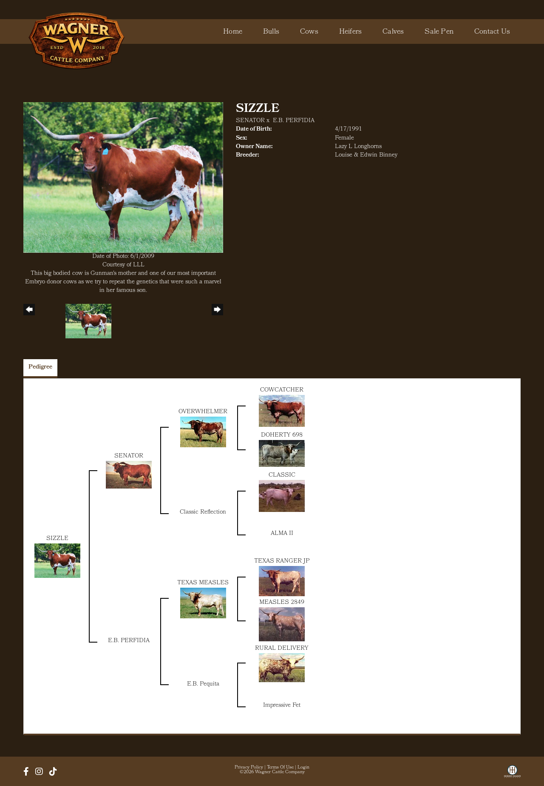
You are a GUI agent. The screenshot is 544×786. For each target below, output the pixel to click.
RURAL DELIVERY (282, 649)
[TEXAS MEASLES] (203, 603)
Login (303, 768)
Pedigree (40, 367)
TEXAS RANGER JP (281, 561)
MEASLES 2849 (281, 603)
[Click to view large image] (123, 178)
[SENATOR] (129, 475)
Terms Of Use (280, 768)
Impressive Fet (281, 706)
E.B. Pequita (203, 684)
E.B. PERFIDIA (293, 121)
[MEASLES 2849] (282, 624)
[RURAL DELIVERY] (282, 668)
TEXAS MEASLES (203, 583)
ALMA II (282, 534)
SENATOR (250, 121)
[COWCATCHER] (282, 411)
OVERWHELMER (202, 412)
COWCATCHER (281, 390)
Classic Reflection (203, 512)
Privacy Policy (249, 768)
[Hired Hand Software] (512, 774)
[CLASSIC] (282, 496)
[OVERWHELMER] (203, 432)
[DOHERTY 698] (282, 453)
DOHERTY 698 (282, 435)
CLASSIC (282, 475)
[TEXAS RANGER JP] (282, 581)
